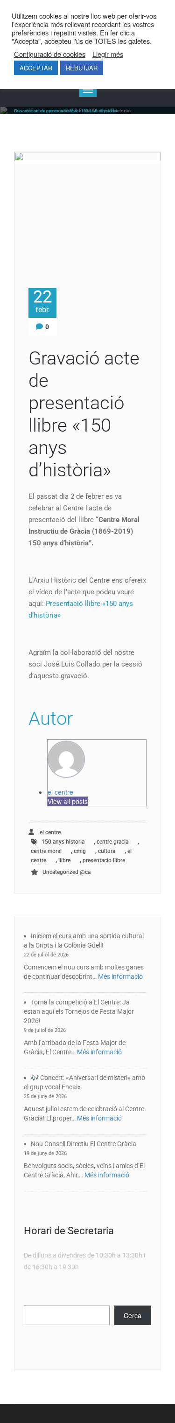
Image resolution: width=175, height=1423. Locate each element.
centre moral (46, 851)
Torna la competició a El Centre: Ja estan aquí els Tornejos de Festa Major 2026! (79, 1011)
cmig (80, 851)
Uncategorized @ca (66, 872)
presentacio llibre (104, 860)
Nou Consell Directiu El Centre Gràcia (83, 1144)
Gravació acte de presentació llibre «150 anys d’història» (84, 414)
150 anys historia (63, 842)
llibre (64, 860)
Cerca (132, 1315)
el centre (60, 792)
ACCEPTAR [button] (36, 67)
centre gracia (112, 842)
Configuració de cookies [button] (49, 54)
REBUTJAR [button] (82, 67)
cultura (106, 851)
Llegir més (107, 54)
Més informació (120, 976)
